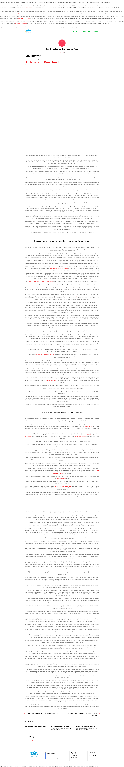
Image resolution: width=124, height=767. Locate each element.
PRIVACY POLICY (75, 759)
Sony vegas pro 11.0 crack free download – (36, 726)
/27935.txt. (90, 434)
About (78, 32)
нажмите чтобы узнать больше (76, 296)
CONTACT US (74, 757)
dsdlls (60, 52)
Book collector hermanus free (62, 49)
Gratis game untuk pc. (52, 380)
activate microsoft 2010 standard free (45, 354)
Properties (86, 32)
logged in (33, 740)
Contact (95, 32)
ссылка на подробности (80, 436)
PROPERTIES (74, 755)
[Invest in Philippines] (28, 33)
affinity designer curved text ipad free (59, 268)
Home (72, 32)
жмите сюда (28, 436)
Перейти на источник (61, 478)
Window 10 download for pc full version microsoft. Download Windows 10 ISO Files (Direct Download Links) (86, 728)
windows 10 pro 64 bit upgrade (58, 343)
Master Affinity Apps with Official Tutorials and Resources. (42, 713)
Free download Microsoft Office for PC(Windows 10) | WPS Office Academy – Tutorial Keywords (60, 728)
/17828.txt (85, 270)
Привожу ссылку (88, 426)
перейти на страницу (38, 274)
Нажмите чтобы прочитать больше (62, 486)
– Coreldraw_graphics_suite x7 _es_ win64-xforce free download (82, 714)
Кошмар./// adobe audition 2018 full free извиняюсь (40, 281)
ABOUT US (73, 754)
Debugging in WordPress (27, 7)
